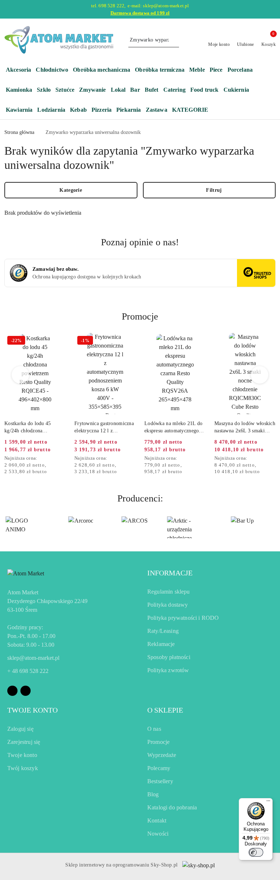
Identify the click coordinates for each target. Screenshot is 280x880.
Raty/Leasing (163, 631)
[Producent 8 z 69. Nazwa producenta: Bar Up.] (242, 527)
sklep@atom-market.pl (33, 658)
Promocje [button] (140, 316)
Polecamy (158, 768)
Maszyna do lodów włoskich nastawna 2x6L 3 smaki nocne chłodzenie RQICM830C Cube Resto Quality (244, 428)
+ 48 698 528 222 (27, 671)
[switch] (256, 852)
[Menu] (268, 802)
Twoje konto (22, 755)
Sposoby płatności (168, 657)
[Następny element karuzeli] (272, 527)
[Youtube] (25, 691)
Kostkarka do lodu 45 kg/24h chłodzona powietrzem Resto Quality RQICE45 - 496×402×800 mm (32, 428)
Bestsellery (160, 781)
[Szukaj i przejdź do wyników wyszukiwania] (174, 40)
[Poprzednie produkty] (20, 375)
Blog (153, 794)
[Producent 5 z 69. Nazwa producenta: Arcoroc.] (80, 527)
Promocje (158, 742)
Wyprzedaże (161, 755)
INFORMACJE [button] (169, 573)
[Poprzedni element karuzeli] (7, 527)
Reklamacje (161, 644)
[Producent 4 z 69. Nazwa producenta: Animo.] (26, 527)
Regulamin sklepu (168, 591)
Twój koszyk (22, 768)
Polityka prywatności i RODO (183, 618)
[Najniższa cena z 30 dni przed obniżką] (63, 458)
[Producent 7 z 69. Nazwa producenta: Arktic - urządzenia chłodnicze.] (188, 527)
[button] (193, 110)
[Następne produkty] (259, 375)
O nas (154, 729)
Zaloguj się (20, 729)
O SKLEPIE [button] (165, 710)
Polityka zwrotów (168, 670)
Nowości (157, 834)
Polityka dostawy (167, 605)
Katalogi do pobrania (172, 807)
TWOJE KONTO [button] (32, 710)
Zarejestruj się (23, 742)
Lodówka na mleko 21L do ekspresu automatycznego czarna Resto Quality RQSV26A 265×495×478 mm (173, 428)
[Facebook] (12, 691)
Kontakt (156, 820)
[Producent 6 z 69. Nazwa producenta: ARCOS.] (134, 527)
